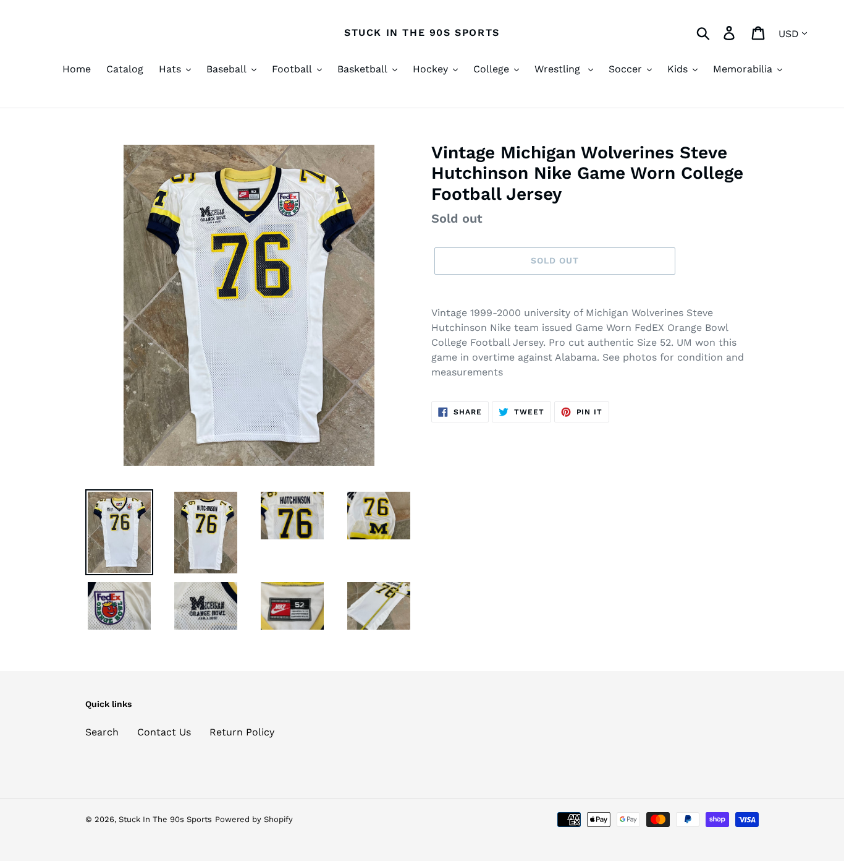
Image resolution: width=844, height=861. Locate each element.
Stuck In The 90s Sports (422, 32)
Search (102, 732)
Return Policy (241, 732)
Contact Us (164, 732)
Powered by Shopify (254, 819)
